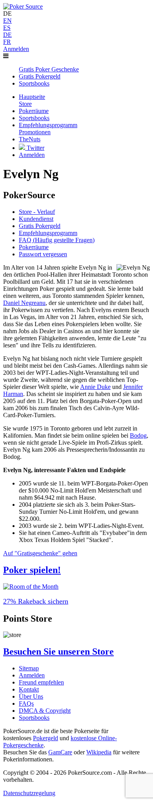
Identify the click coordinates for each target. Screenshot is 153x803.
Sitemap (29, 668)
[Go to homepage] (23, 6)
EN (7, 20)
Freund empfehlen (41, 682)
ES (7, 27)
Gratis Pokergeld (39, 226)
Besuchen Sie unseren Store (58, 651)
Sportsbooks (34, 717)
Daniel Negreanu (24, 302)
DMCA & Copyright (45, 710)
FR (7, 41)
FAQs (26, 703)
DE (7, 34)
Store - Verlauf (37, 211)
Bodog (138, 435)
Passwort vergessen (43, 254)
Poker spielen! (32, 570)
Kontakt (29, 689)
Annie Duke (95, 386)
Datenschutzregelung (29, 793)
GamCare (60, 752)
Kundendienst (36, 218)
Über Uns (31, 696)
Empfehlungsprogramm (48, 233)
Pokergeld (45, 738)
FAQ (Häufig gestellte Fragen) (57, 240)
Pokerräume (34, 247)
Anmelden (16, 49)
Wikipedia (98, 752)
